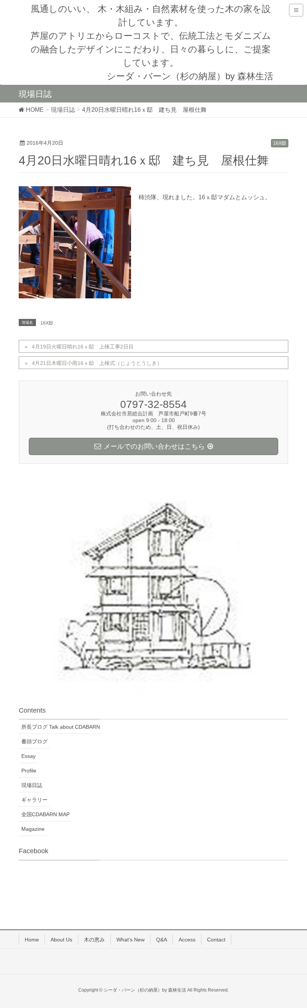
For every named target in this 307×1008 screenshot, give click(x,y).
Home (32, 940)
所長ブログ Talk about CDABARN (60, 727)
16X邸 (279, 143)
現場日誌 (31, 785)
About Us (61, 940)
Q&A (161, 940)
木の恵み (94, 940)
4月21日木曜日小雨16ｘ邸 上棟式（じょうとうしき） (97, 363)
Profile (28, 771)
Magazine (33, 829)
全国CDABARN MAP (45, 814)
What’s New (130, 940)
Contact (216, 940)
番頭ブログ (34, 741)
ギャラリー (34, 800)
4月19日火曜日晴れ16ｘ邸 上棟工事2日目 (85, 347)
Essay (28, 756)
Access (187, 940)
